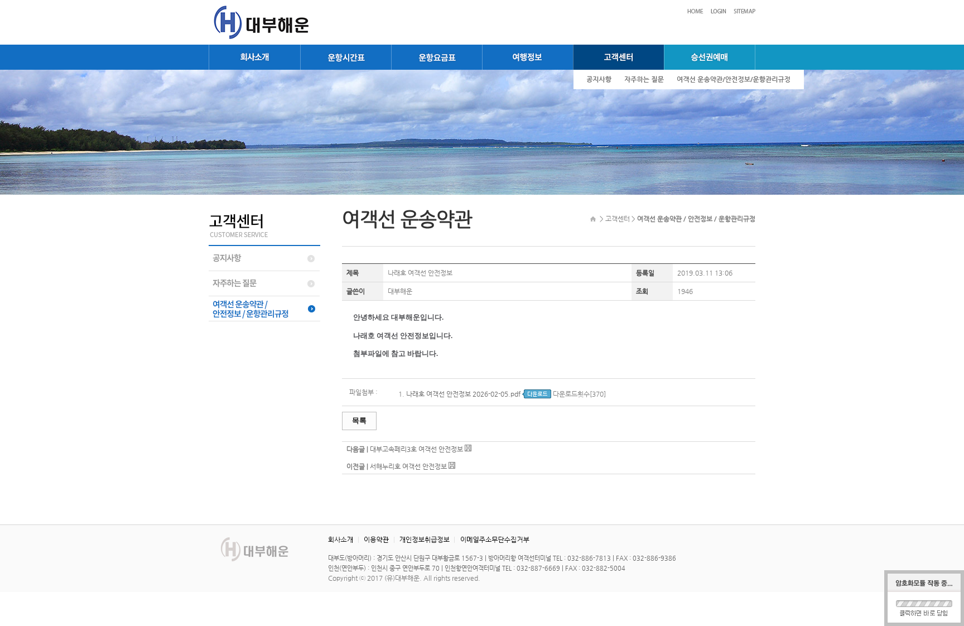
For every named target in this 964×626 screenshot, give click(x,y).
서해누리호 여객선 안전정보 (408, 466)
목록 (359, 420)
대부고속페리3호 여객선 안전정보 (416, 449)
